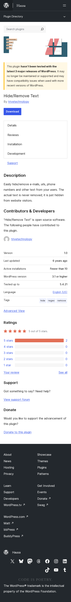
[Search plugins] (42, 29)
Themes (42, 461)
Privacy (9, 474)
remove (61, 300)
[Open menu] (65, 5)
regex (51, 300)
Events (42, 492)
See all (63, 372)
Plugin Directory (13, 16)
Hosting (9, 467)
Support (12, 163)
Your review (11, 372)
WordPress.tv (14, 505)
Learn (7, 486)
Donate (44, 498)
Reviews (13, 135)
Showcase (44, 454)
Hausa (16, 552)
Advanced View (14, 311)
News (7, 461)
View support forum (17, 399)
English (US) (60, 292)
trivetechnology (18, 101)
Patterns (43, 474)
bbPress (11, 529)
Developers (11, 498)
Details (12, 125)
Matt (9, 523)
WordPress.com (16, 517)
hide (42, 300)
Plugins (42, 467)
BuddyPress (13, 536)
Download (12, 111)
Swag (42, 505)
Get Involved (46, 486)
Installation (14, 144)
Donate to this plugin (17, 432)
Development (16, 153)
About (8, 454)
